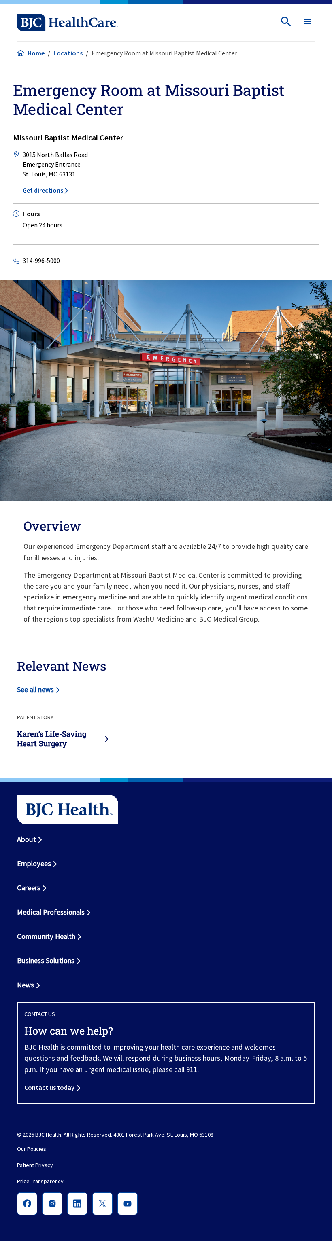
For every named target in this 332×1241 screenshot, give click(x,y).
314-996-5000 (41, 260)
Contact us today (49, 1087)
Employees (34, 863)
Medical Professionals (51, 912)
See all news (35, 689)
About (26, 839)
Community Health (46, 936)
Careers (28, 887)
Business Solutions (45, 960)
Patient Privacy (35, 1165)
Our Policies (31, 1149)
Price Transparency (40, 1181)
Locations (68, 53)
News (25, 984)
